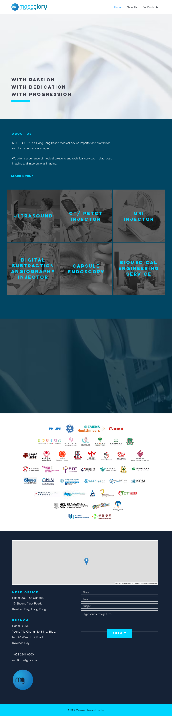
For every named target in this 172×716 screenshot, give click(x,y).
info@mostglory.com (25, 660)
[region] (33, 215)
